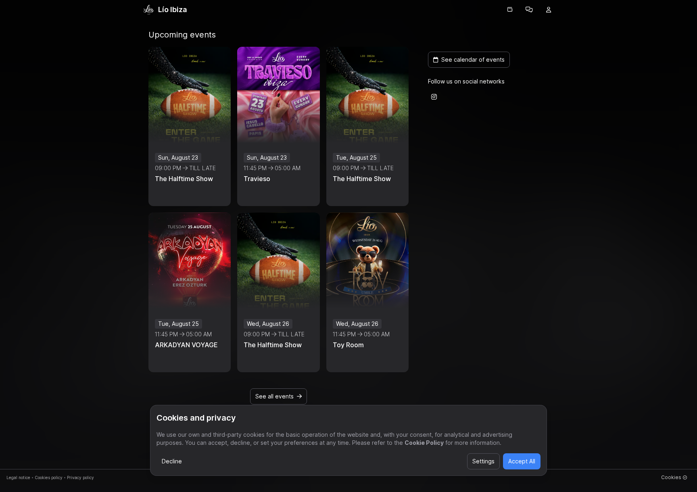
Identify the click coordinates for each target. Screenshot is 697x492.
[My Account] (548, 9)
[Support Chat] (529, 9)
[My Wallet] (509, 9)
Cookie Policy (424, 442)
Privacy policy (80, 477)
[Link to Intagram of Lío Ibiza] (434, 97)
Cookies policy (49, 477)
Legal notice (18, 477)
